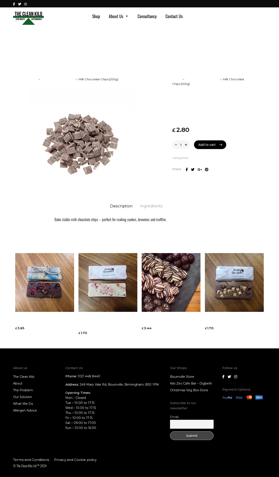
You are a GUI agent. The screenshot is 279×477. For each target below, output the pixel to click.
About (17, 383)
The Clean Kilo (23, 377)
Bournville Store (182, 377)
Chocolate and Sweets (57, 79)
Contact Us (174, 16)
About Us (116, 16)
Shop (96, 16)
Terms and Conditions (31, 460)
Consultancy (147, 16)
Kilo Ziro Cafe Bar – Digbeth (191, 383)
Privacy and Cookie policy (75, 460)
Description (121, 206)
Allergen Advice (25, 410)
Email (174, 417)
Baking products (201, 158)
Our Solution (22, 397)
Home (32, 79)
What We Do (23, 404)
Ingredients (151, 206)
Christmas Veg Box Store (189, 390)
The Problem (23, 390)
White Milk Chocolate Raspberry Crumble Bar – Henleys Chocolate (107, 322)
